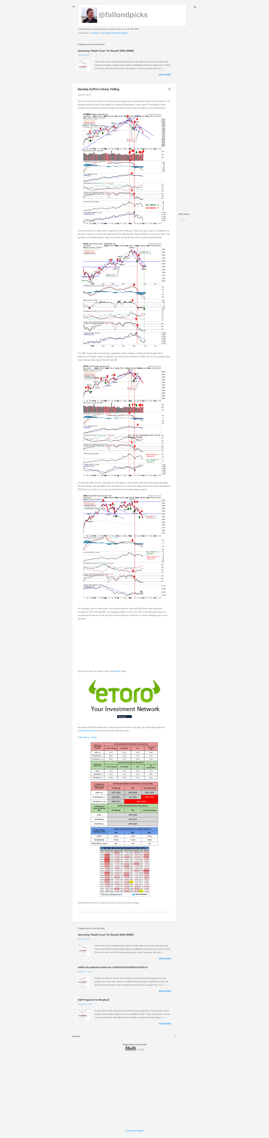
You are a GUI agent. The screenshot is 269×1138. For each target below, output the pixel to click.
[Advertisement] (188, 82)
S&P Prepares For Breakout (93, 999)
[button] (169, 89)
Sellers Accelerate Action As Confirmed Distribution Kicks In (113, 967)
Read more (165, 74)
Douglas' (118, 671)
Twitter (95, 33)
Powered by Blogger (134, 1130)
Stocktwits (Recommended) (114, 33)
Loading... (183, 219)
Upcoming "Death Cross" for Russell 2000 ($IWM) (106, 50)
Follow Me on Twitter (87, 737)
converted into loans (87, 730)
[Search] (195, 7)
